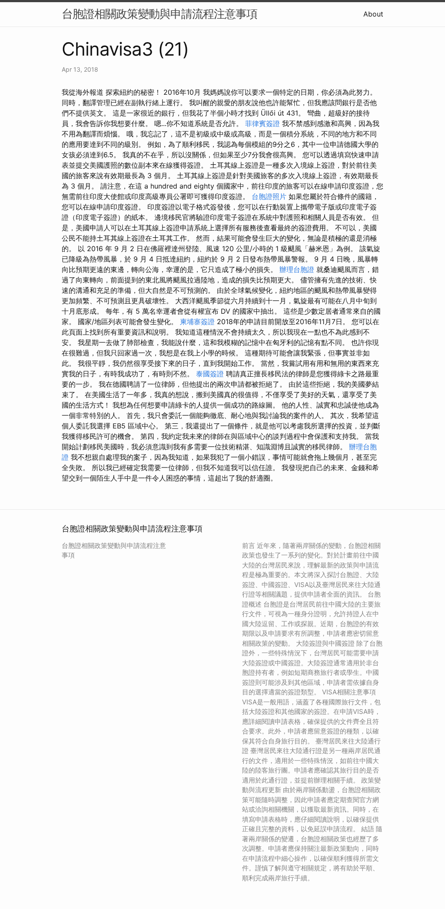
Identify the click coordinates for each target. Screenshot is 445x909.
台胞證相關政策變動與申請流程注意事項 (159, 13)
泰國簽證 (210, 373)
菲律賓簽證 (262, 123)
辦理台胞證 (296, 269)
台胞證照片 (269, 196)
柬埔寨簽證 (197, 321)
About (373, 14)
